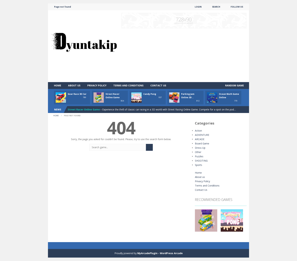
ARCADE (199, 139)
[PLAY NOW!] (61, 97)
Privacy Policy (96, 85)
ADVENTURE (202, 135)
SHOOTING (201, 160)
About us (74, 85)
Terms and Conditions (128, 85)
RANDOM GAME (234, 85)
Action (198, 130)
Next (242, 222)
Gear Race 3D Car (77, 94)
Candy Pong (149, 94)
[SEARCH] (149, 147)
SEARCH (216, 6)
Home (57, 85)
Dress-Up (200, 147)
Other (198, 152)
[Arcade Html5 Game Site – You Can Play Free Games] (84, 46)
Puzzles (199, 156)
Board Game (202, 143)
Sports (198, 165)
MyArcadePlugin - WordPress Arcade (160, 253)
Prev (199, 222)
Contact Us (158, 85)
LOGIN (198, 6)
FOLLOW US (237, 6)
